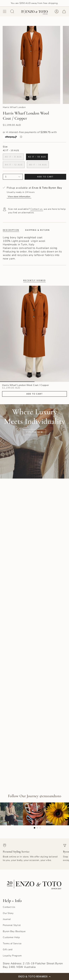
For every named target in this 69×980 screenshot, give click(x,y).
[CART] (64, 11)
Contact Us (9, 907)
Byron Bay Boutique (14, 931)
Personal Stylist (12, 925)
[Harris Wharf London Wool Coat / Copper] (34, 334)
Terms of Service (12, 943)
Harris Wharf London (14, 107)
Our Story (8, 913)
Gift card (8, 949)
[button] (34, 976)
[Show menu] (4, 11)
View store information (19, 196)
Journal (7, 919)
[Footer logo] (34, 884)
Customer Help (11, 937)
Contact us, (36, 209)
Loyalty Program (12, 955)
